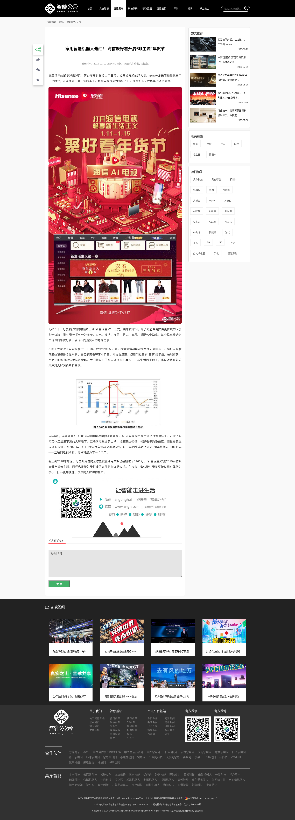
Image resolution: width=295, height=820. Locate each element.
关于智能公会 (97, 718)
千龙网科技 (156, 757)
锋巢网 (187, 757)
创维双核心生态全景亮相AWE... (122, 651)
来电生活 (88, 762)
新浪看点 (170, 730)
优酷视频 (115, 722)
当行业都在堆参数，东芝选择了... (70, 696)
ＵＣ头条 (153, 726)
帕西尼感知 (76, 784)
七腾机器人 (150, 779)
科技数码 (133, 8)
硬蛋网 (102, 762)
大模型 (196, 200)
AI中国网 (114, 762)
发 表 (59, 584)
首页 (89, 8)
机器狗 (196, 190)
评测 (175, 8)
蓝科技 (223, 757)
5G (208, 242)
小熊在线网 (127, 757)
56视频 (131, 722)
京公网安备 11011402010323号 (202, 798)
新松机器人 (153, 784)
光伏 (227, 232)
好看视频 (132, 730)
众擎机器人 (90, 779)
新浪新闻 (153, 722)
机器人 (233, 179)
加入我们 (94, 726)
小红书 (131, 738)
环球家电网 (93, 757)
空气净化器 (199, 253)
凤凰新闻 (170, 726)
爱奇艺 (114, 726)
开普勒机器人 (120, 784)
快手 (112, 738)
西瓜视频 (132, 718)
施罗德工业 (218, 779)
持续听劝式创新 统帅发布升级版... (224, 651)
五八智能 (134, 774)
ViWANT (236, 757)
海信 (209, 144)
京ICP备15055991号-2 (132, 798)
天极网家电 (173, 757)
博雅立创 (105, 774)
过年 (222, 144)
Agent (212, 200)
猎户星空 (234, 774)
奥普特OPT (213, 784)
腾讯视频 (115, 718)
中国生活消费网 (133, 752)
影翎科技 (197, 784)
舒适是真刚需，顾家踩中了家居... (173, 651)
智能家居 (147, 8)
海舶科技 (168, 784)
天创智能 (183, 779)
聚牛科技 (74, 762)
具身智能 (104, 8)
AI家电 (228, 211)
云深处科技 (90, 774)
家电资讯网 (110, 757)
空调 (233, 243)
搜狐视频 (132, 726)
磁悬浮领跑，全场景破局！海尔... (70, 651)
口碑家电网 (239, 752)
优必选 (147, 774)
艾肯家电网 (205, 752)
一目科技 (105, 779)
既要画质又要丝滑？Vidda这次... (122, 696)
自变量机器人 (237, 779)
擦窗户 (212, 154)
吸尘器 (196, 154)
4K (220, 242)
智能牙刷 (232, 253)
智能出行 (161, 8)
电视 (236, 144)
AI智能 (226, 190)
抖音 (129, 734)
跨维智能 (160, 774)
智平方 (90, 784)
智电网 (141, 757)
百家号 (151, 734)
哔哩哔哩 (115, 730)
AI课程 (227, 200)
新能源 (212, 232)
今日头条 (153, 718)
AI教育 (196, 211)
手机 (216, 253)
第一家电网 (76, 757)
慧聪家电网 (222, 752)
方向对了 (74, 752)
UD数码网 (209, 757)
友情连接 (94, 730)
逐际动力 (174, 774)
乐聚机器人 (205, 774)
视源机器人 (167, 779)
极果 (197, 757)
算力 (211, 190)
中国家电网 (153, 752)
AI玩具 (212, 221)
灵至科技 (137, 784)
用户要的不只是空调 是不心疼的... (173, 696)
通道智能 (183, 784)
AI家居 (196, 221)
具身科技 (198, 179)
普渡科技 (220, 774)
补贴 (195, 243)
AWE (86, 752)
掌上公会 (204, 8)
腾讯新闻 (170, 722)
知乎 (167, 734)
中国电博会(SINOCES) (107, 752)
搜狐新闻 (153, 730)
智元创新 (103, 784)
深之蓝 (119, 779)
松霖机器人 (133, 779)
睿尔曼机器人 (200, 779)
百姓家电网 (187, 752)
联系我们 (94, 722)
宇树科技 (74, 774)
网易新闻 (170, 718)
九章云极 (120, 774)
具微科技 (189, 774)
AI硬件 (212, 211)
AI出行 (196, 232)
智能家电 (118, 8)
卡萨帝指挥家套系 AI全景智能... (224, 696)
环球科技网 (170, 752)
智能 (195, 144)
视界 (190, 8)
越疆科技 (74, 779)
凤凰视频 (115, 734)
